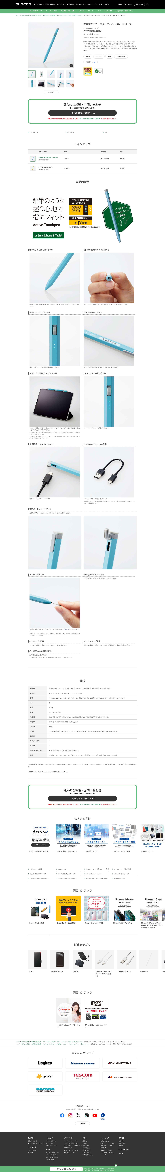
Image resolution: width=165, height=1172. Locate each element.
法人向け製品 (49, 4)
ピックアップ (49, 1143)
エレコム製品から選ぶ (52, 1155)
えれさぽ (84, 1143)
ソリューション (32, 1150)
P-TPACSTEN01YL (46, 167)
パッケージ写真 (121, 56)
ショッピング (91, 4)
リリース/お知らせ (51, 1141)
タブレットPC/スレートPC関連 (52, 1044)
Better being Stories (51, 1145)
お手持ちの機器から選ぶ (52, 1152)
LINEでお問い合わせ (87, 1155)
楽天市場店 (103, 1148)
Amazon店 (103, 1155)
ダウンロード (80, 4)
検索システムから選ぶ (52, 1157)
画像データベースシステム (71, 1150)
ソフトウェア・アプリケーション (73, 1145)
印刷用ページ (89, 62)
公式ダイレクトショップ (107, 1145)
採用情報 (121, 1145)
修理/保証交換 (86, 1148)
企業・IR (121, 1141)
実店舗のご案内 (105, 1141)
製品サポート (85, 1141)
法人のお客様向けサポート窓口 (89, 118)
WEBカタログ (68, 1148)
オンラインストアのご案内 (107, 1143)
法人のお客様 (26, 15)
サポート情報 (103, 4)
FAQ (109, 56)
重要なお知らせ (86, 1150)
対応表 (88, 56)
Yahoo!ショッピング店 (106, 1150)
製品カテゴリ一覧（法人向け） (36, 1143)
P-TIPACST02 (66, 629)
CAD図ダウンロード (69, 1152)
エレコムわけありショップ (107, 1152)
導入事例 (30, 1152)
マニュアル (99, 56)
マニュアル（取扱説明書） (71, 1143)
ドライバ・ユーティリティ (71, 1141)
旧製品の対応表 (50, 1159)
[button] (49, 1138)
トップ (18, 15)
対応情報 (70, 4)
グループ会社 (122, 1143)
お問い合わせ (85, 1145)
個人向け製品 (38, 4)
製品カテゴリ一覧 (32, 1141)
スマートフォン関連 (49, 15)
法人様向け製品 (36, 15)
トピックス (60, 4)
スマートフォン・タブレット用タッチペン (69, 15)
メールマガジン (86, 1152)
